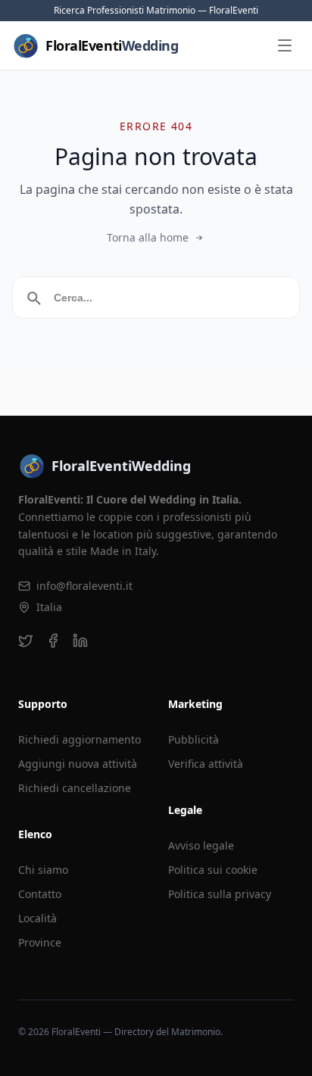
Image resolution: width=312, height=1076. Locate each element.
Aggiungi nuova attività (77, 763)
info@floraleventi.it (84, 586)
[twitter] (25, 640)
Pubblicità (193, 739)
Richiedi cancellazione (74, 788)
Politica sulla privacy (219, 894)
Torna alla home (148, 237)
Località (37, 918)
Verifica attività (205, 763)
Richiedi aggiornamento (79, 739)
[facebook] (53, 640)
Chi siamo (43, 869)
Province (39, 942)
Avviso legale (201, 845)
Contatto (39, 894)
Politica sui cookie (212, 869)
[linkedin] (80, 640)
